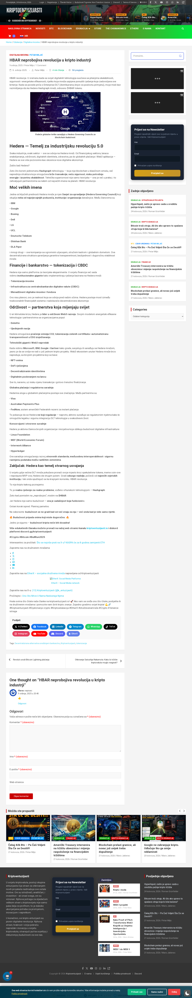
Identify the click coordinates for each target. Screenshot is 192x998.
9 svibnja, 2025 (16, 65)
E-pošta (21, 769)
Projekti (158, 838)
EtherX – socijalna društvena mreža (46, 573)
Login (41, 2)
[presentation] (180, 811)
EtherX (134, 28)
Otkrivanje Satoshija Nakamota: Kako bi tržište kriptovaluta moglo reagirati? (96, 661)
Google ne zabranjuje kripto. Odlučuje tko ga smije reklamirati (116, 848)
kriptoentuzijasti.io (97, 528)
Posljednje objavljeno (160, 876)
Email (136, 154)
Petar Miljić (36, 55)
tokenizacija (81, 643)
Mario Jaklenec (155, 233)
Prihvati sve (137, 992)
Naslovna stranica (19, 28)
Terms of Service (129, 2)
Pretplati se (157, 173)
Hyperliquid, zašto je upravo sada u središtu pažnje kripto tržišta (154, 206)
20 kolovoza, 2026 (107, 856)
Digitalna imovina (19, 55)
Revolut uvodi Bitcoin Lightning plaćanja (31, 659)
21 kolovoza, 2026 (139, 251)
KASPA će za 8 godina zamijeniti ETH (85, 542)
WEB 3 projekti (120, 905)
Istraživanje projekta (152, 200)
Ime (19, 756)
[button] (187, 993)
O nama (147, 28)
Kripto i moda (119, 890)
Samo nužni (157, 992)
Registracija (52, 2)
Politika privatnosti (122, 973)
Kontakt (160, 28)
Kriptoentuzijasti (68, 643)
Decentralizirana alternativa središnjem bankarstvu (37, 643)
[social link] (13, 553)
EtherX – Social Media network (65, 583)
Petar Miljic (29, 65)
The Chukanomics (116, 28)
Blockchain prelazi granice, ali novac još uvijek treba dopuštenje (155, 292)
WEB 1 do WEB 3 (121, 949)
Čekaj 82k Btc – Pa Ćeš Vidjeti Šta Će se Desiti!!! (156, 247)
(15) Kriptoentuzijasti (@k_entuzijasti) (52, 590)
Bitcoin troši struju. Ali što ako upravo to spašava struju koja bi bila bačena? (157, 227)
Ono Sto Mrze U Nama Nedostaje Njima (43, 595)
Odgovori (22, 703)
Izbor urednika (142, 244)
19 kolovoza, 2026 (152, 849)
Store (97, 28)
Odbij (174, 992)
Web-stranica (17, 782)
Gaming (148, 838)
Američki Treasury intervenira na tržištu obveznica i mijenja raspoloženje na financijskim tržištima (156, 269)
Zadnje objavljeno (142, 191)
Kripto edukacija (150, 222)
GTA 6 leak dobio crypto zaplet (163, 845)
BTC (51, 28)
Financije (146, 262)
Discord (116, 2)
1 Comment (41, 65)
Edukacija (82, 28)
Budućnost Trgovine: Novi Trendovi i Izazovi (92, 2)
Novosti (40, 28)
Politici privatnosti (19, 994)
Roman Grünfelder (157, 211)
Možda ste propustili (21, 811)
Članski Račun (66, 2)
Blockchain (65, 28)
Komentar (22, 722)
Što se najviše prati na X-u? (51, 542)
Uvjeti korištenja (102, 973)
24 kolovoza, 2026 (139, 211)
